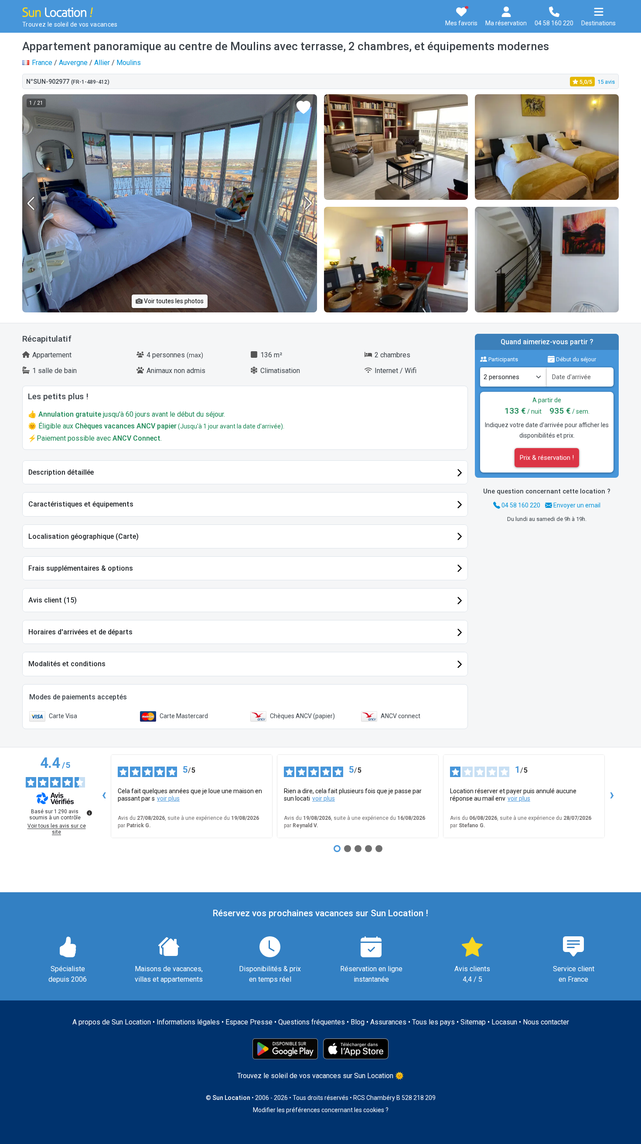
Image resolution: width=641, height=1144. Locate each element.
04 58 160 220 (520, 505)
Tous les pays (433, 1022)
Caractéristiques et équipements (80, 504)
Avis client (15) (52, 600)
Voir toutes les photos (173, 301)
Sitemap (473, 1022)
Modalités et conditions (67, 664)
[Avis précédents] (104, 796)
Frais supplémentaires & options (80, 568)
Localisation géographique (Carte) (83, 536)
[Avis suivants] (612, 796)
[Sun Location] (57, 11)
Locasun (504, 1022)
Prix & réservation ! (547, 458)
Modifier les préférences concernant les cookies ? (321, 1109)
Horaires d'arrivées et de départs (80, 632)
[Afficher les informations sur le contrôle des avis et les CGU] (89, 812)
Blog (358, 1022)
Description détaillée (61, 472)
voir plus (168, 798)
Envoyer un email (576, 505)
